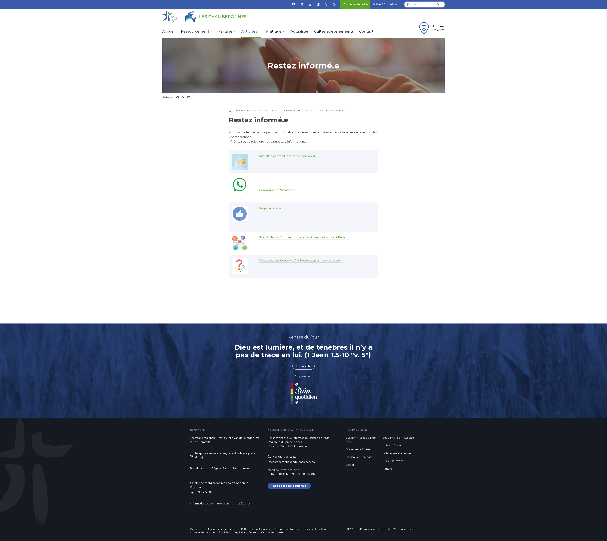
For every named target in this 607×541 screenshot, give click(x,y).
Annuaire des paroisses (202, 532)
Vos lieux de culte (355, 4)
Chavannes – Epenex (359, 449)
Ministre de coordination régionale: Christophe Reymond (219, 485)
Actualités (300, 32)
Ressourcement (195, 32)
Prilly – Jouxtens (393, 461)
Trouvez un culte (438, 28)
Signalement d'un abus (287, 529)
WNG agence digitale (405, 529)
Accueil (169, 32)
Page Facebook (270, 208)
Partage (225, 32)
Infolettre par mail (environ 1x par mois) (287, 156)
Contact (366, 32)
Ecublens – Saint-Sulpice (398, 437)
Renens (387, 468)
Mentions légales (216, 529)
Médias (233, 529)
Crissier (350, 464)
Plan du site (196, 529)
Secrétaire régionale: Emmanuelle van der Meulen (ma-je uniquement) (225, 440)
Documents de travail (316, 529)
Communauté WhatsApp (277, 190)
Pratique (274, 32)
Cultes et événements (334, 32)
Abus (393, 4)
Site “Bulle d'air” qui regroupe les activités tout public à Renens (304, 237)
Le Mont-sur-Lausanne (397, 453)
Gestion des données (273, 532)
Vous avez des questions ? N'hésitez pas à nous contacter (300, 260)
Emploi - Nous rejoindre (232, 532)
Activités (249, 32)
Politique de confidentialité (256, 529)
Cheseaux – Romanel (359, 457)
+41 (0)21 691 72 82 (284, 456)
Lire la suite (303, 366)
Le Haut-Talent (392, 445)
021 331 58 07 (204, 492)
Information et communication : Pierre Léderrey (220, 503)
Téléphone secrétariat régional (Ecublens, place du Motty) (227, 455)
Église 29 (378, 4)
